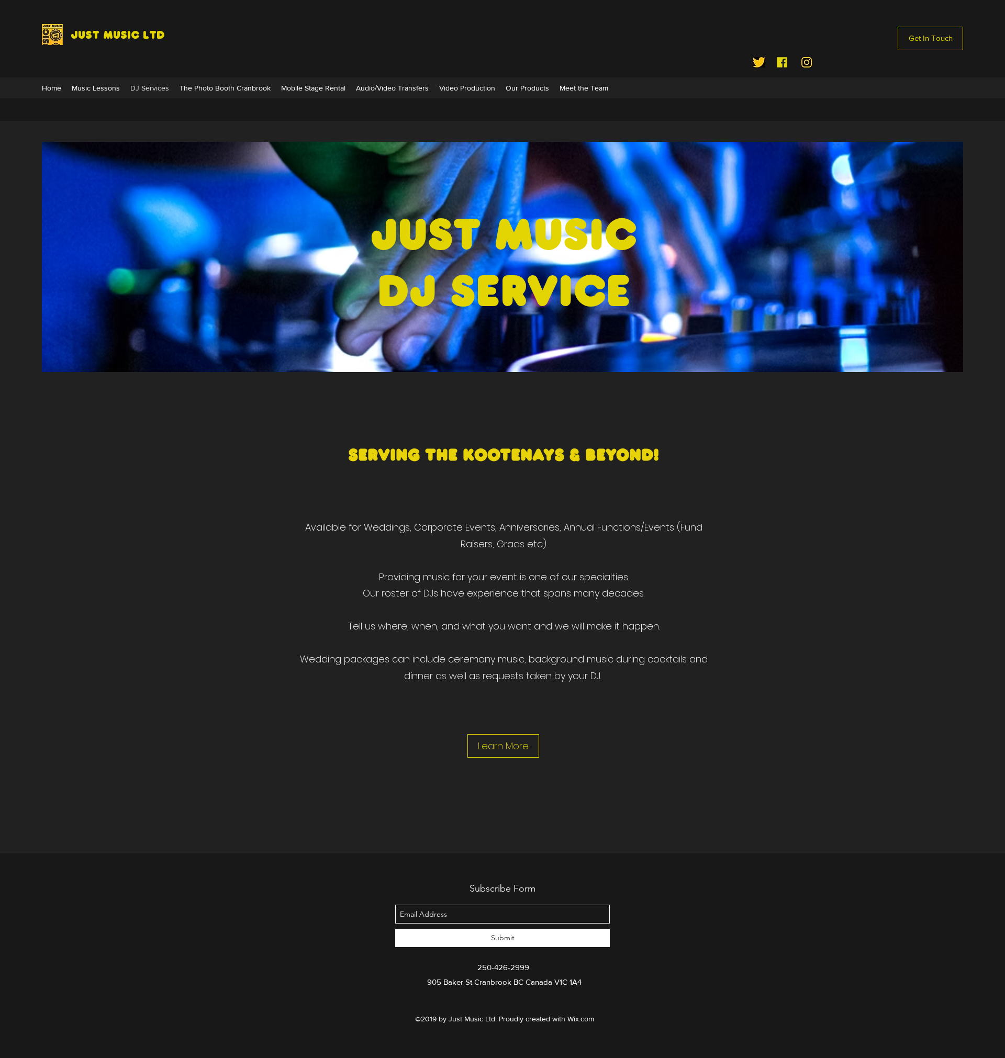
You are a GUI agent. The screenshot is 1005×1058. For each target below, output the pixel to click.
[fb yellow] (782, 62)
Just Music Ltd (118, 35)
